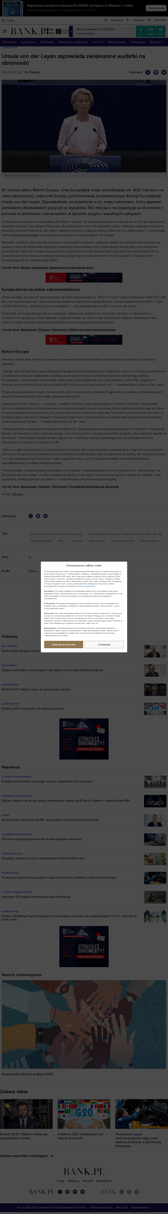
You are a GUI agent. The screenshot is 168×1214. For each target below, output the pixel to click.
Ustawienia (104, 644)
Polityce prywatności (86, 586)
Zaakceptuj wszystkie (64, 644)
